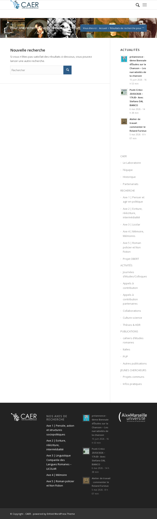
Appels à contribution (130, 285)
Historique (129, 177)
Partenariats (130, 184)
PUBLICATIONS (129, 331)
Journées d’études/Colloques (135, 274)
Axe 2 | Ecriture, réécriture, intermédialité (132, 213)
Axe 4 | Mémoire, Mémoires (133, 234)
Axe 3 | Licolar (131, 224)
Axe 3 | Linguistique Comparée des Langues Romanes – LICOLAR (59, 462)
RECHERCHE (127, 190)
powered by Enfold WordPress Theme (54, 513)
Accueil (103, 28)
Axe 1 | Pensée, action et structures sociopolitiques (60, 430)
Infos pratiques (132, 384)
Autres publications (135, 363)
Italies (126, 349)
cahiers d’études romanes (133, 340)
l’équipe (128, 170)
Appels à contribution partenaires (130, 299)
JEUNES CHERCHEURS (133, 370)
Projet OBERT (131, 259)
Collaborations (132, 311)
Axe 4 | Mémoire (56, 475)
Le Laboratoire (132, 163)
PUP (125, 356)
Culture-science (132, 317)
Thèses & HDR (131, 325)
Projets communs (133, 377)
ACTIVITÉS (126, 265)
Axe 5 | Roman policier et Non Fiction (132, 247)
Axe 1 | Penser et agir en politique (133, 199)
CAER (123, 156)
